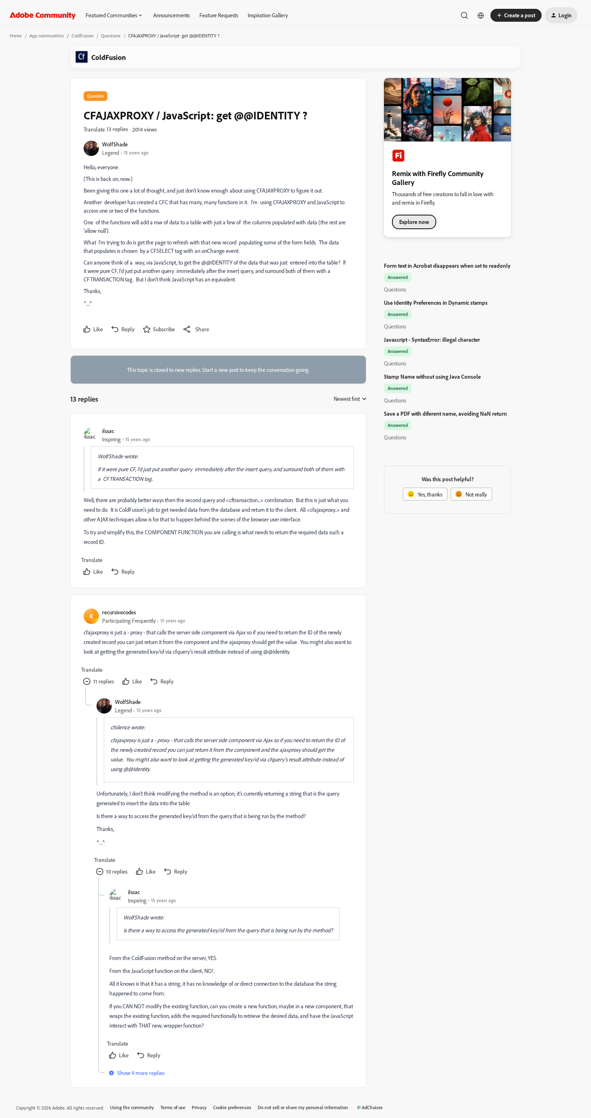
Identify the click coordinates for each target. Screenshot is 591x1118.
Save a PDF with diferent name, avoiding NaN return (445, 413)
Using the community (132, 1107)
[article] (218, 502)
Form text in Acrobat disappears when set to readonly (447, 265)
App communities (46, 36)
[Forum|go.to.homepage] (43, 15)
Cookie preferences (232, 1107)
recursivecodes (119, 612)
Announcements (171, 15)
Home (16, 36)
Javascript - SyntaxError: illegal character (432, 339)
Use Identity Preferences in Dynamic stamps (436, 302)
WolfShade (115, 144)
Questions (111, 36)
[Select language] (480, 15)
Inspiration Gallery (268, 15)
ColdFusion (82, 36)
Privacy (199, 1107)
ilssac (108, 430)
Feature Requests (218, 15)
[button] (516, 15)
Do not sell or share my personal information (303, 1107)
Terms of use (172, 1107)
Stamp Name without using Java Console (432, 376)
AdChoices (372, 1107)
